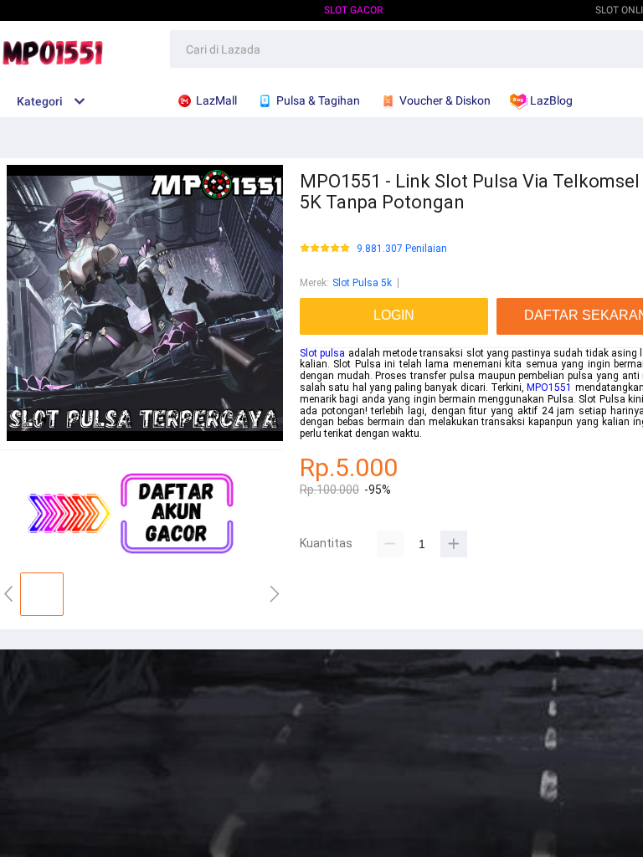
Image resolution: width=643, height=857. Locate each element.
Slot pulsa (322, 353)
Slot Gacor (353, 10)
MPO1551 (549, 387)
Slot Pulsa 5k (362, 283)
